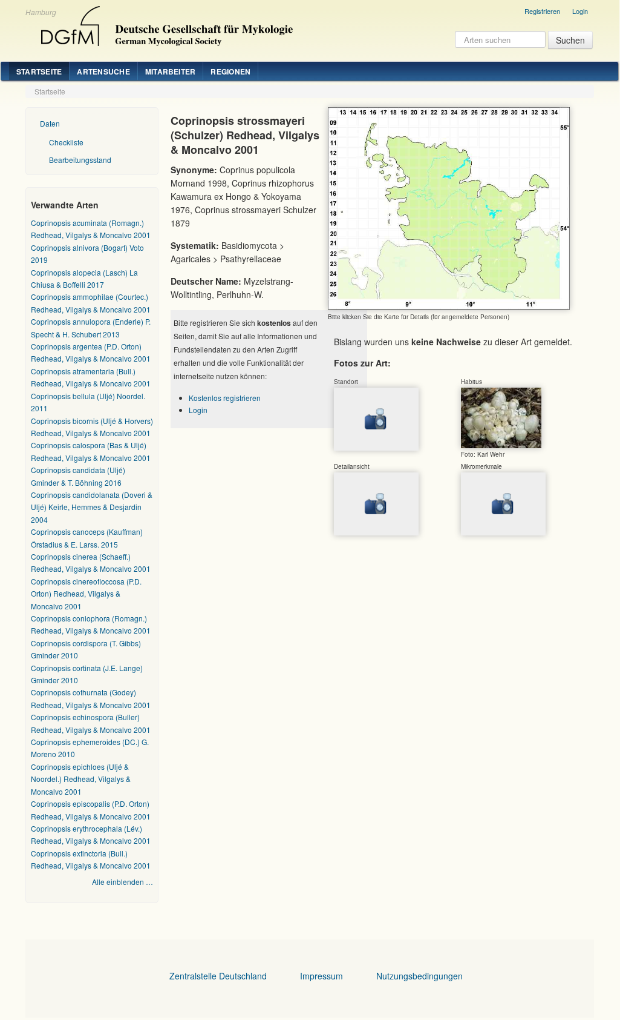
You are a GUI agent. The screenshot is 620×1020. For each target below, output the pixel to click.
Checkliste (66, 142)
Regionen (230, 71)
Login (580, 11)
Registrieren (542, 11)
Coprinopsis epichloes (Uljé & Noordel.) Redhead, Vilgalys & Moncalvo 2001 (81, 778)
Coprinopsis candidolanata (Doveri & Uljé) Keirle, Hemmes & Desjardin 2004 (91, 507)
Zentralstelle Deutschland (218, 976)
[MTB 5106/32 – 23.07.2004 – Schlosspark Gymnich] (501, 416)
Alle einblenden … (122, 881)
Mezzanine (165, 23)
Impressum (321, 976)
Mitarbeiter (170, 71)
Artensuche (103, 71)
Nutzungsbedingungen (419, 976)
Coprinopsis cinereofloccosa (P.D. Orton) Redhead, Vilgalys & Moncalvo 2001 (86, 593)
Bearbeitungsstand (80, 159)
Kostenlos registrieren (225, 397)
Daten (50, 123)
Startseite (39, 71)
